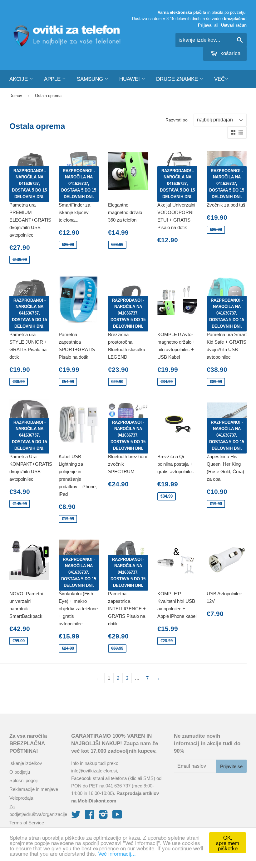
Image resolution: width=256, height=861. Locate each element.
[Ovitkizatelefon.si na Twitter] (76, 816)
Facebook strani (87, 778)
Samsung (91, 79)
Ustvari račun (234, 25)
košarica (229, 53)
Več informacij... (117, 853)
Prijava (204, 25)
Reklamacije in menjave (33, 789)
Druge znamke (177, 79)
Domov (15, 95)
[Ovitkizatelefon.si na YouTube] (117, 816)
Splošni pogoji (23, 780)
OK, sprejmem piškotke (227, 842)
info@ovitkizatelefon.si (94, 770)
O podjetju (19, 772)
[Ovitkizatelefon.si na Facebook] (89, 816)
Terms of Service (26, 822)
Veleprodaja (21, 798)
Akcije (19, 79)
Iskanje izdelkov (25, 763)
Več (219, 79)
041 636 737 (118, 785)
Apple (53, 79)
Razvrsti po (176, 119)
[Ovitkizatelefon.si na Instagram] (103, 816)
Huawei (130, 79)
